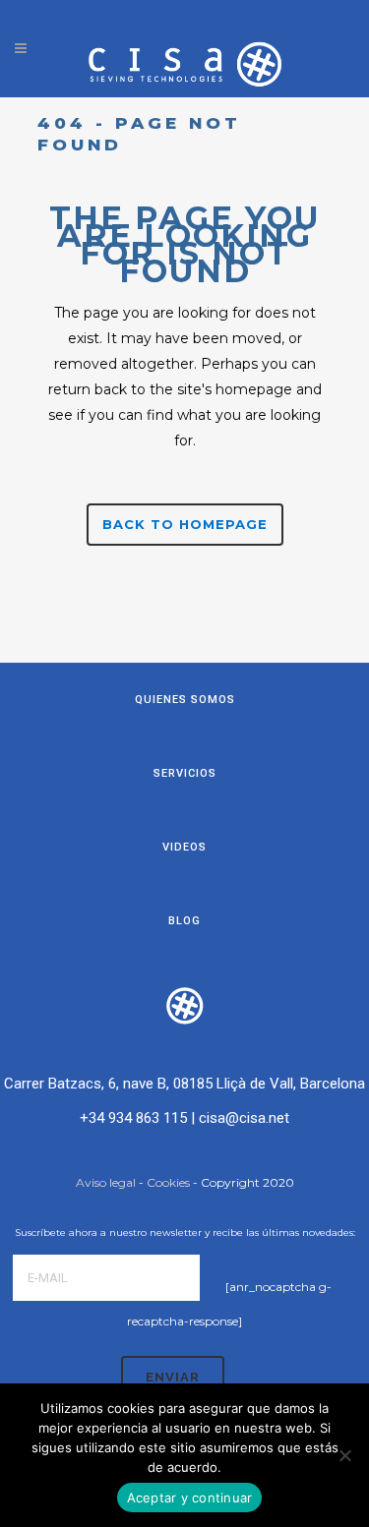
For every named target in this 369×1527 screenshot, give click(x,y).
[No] (344, 1455)
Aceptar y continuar (190, 1497)
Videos (184, 847)
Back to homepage (185, 524)
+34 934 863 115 (133, 1118)
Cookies (168, 1182)
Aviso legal (106, 1182)
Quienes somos (185, 699)
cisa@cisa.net (244, 1118)
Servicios (185, 773)
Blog (184, 920)
